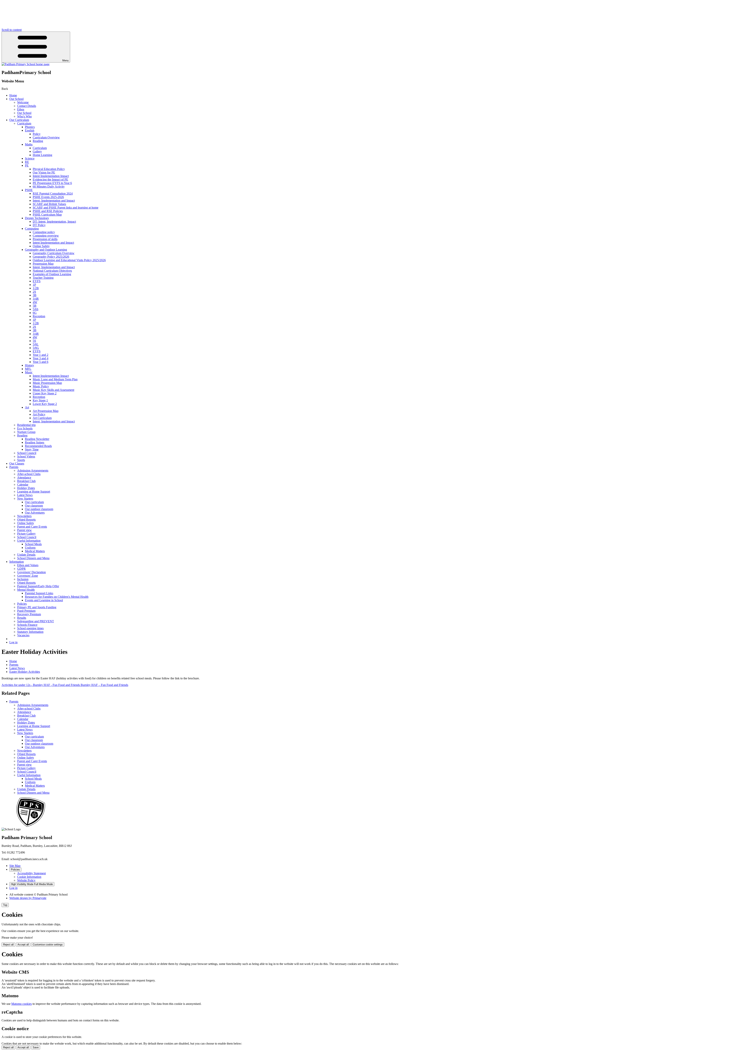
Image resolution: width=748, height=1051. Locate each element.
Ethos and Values (27, 565)
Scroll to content (12, 29)
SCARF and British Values (49, 204)
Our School (16, 99)
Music (29, 372)
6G (35, 312)
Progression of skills (45, 239)
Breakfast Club (26, 481)
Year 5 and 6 (40, 361)
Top (5, 905)
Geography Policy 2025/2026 (51, 256)
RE (27, 162)
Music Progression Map (47, 382)
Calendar (22, 484)
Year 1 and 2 (40, 354)
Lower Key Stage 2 (45, 404)
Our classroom (34, 505)
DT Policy (39, 225)
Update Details (26, 554)
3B (34, 295)
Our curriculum (34, 502)
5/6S (35, 309)
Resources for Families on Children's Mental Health (56, 596)
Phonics (30, 127)
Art (27, 407)
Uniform (30, 547)
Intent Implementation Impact (51, 176)
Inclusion (22, 579)
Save (36, 1047)
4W (35, 302)
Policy (37, 134)
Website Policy (26, 880)
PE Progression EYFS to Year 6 (52, 183)
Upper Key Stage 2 (44, 393)
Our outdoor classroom (39, 509)
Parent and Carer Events (32, 526)
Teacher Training (43, 277)
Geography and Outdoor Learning (46, 249)
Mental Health (26, 589)
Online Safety (41, 246)
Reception (39, 316)
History (29, 365)
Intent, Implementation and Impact (54, 200)
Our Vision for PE (44, 172)
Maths (29, 144)
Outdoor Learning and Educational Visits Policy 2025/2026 (69, 260)
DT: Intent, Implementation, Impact (54, 221)
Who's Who (24, 116)
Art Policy (39, 414)
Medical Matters (35, 551)
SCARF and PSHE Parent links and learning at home (65, 207)
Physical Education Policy (49, 169)
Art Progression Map (45, 411)
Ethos (20, 109)
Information (16, 561)
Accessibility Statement (31, 873)
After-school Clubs (29, 474)
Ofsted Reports (26, 519)
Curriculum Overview (46, 137)
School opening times (30, 628)
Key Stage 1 (40, 400)
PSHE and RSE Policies (48, 211)
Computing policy (44, 232)
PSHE (29, 190)
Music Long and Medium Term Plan (55, 379)
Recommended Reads (38, 446)
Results (21, 617)
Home (13, 95)
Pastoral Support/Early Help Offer (38, 586)
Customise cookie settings (48, 944)
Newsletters (24, 516)
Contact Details (26, 106)
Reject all (8, 944)
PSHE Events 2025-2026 (48, 197)
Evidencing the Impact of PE (50, 179)
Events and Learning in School (44, 600)
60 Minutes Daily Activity (49, 186)
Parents (13, 467)
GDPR (21, 568)
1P (34, 284)
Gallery (37, 151)
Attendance (24, 477)
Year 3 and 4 (40, 358)
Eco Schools (25, 428)
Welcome (23, 102)
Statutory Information (30, 631)
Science (29, 158)
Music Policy (41, 386)
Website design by (27, 898)
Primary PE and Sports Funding (36, 607)
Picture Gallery (26, 533)
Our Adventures (35, 512)
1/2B (36, 288)
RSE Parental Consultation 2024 (53, 193)
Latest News (25, 495)
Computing (32, 228)
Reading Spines (34, 442)
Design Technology (37, 218)
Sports (21, 460)
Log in (13, 642)
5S (34, 340)
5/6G (36, 347)
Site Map (14, 865)
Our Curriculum (19, 120)
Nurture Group (26, 432)
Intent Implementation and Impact (53, 242)
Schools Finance (27, 624)
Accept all (23, 944)
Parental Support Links (39, 593)
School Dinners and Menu (33, 558)
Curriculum (24, 123)
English (29, 130)
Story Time (32, 449)
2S (34, 291)
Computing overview (46, 235)
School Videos (26, 456)
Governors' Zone (27, 575)
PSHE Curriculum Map (47, 214)
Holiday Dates (26, 488)
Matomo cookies (21, 1003)
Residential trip (26, 425)
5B (34, 305)
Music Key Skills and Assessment (53, 389)
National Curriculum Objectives (52, 270)
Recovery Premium (29, 614)
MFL (28, 368)
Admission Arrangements (32, 470)
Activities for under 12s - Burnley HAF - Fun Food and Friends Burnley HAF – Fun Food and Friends (65, 685)
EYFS (37, 281)
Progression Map (43, 263)
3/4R (36, 298)
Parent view (24, 530)
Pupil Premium (26, 610)
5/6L (36, 344)
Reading (38, 141)
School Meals (33, 544)
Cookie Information (29, 876)
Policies (22, 603)
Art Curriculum (42, 418)
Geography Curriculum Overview (53, 253)
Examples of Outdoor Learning (52, 274)
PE (27, 165)
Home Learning (42, 155)
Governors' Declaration (31, 572)
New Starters (25, 498)
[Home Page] (25, 64)
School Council (26, 453)
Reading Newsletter (37, 439)
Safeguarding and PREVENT (35, 621)
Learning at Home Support (33, 491)
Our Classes (16, 463)
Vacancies (23, 635)
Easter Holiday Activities (24, 671)
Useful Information (29, 540)
